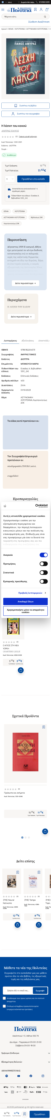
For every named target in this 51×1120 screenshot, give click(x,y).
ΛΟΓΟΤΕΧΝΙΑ (20, 29)
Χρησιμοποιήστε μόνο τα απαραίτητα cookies (25, 611)
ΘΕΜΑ (10, 29)
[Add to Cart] (21, 670)
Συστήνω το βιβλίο (27, 105)
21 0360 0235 (44, 2)
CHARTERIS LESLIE (11, 651)
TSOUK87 (26, 466)
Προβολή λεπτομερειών (30, 593)
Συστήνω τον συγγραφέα (28, 113)
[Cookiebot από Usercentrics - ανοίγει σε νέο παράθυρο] (36, 506)
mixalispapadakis (14, 466)
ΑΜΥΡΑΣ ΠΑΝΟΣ (10, 130)
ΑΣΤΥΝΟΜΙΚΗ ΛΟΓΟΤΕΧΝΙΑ (36, 29)
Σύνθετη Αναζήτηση (39, 21)
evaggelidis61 (12, 476)
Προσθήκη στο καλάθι (33, 179)
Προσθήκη (39, 1114)
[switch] (44, 563)
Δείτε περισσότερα (25, 283)
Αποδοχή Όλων (25, 601)
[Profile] (41, 10)
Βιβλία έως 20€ (37, 217)
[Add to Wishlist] (24, 1114)
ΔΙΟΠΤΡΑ (12, 145)
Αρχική (4, 29)
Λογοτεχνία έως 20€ (11, 223)
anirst (33, 466)
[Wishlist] (35, 10)
